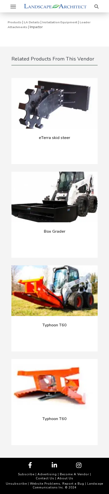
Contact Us (45, 478)
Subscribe (26, 474)
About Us (65, 478)
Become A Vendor (74, 474)
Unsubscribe (16, 484)
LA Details (32, 22)
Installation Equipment (59, 22)
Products (15, 22)
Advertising (47, 474)
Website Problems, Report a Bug (57, 484)
